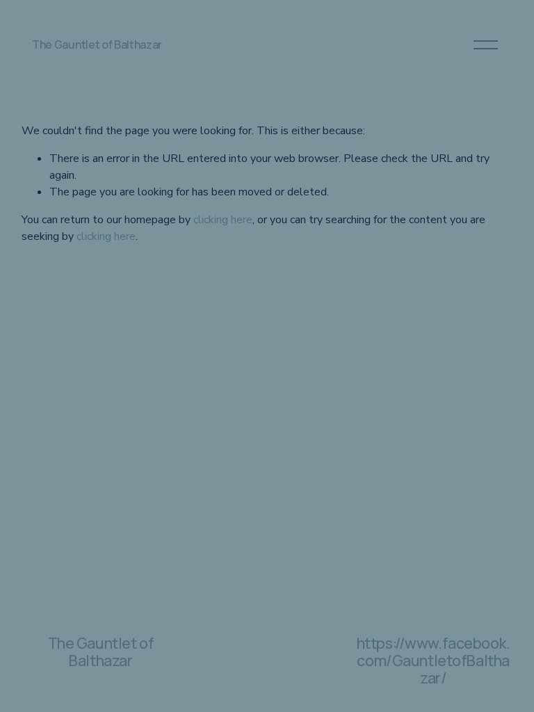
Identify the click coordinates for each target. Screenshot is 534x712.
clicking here (222, 219)
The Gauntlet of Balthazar (97, 44)
